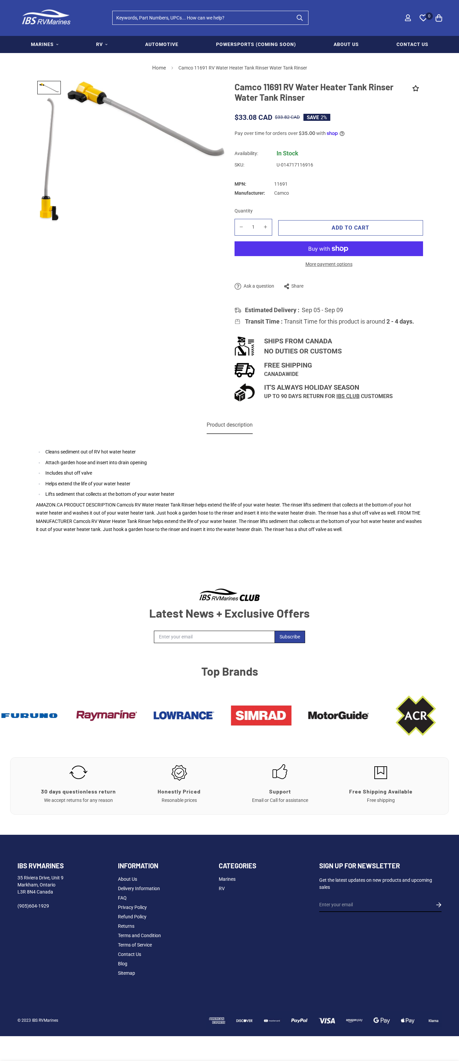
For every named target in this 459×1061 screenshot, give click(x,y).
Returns (126, 926)
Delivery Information (139, 888)
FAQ (122, 898)
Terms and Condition (139, 935)
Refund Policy (132, 916)
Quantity (244, 210)
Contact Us (129, 954)
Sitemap (126, 973)
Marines (227, 879)
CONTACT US (412, 44)
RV (99, 44)
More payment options (328, 264)
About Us (127, 879)
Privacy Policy (132, 907)
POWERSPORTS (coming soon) (256, 44)
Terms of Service (135, 945)
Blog (122, 963)
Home (159, 68)
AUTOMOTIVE (161, 44)
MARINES (42, 44)
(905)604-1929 (33, 906)
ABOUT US (346, 44)
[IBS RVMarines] (45, 18)
